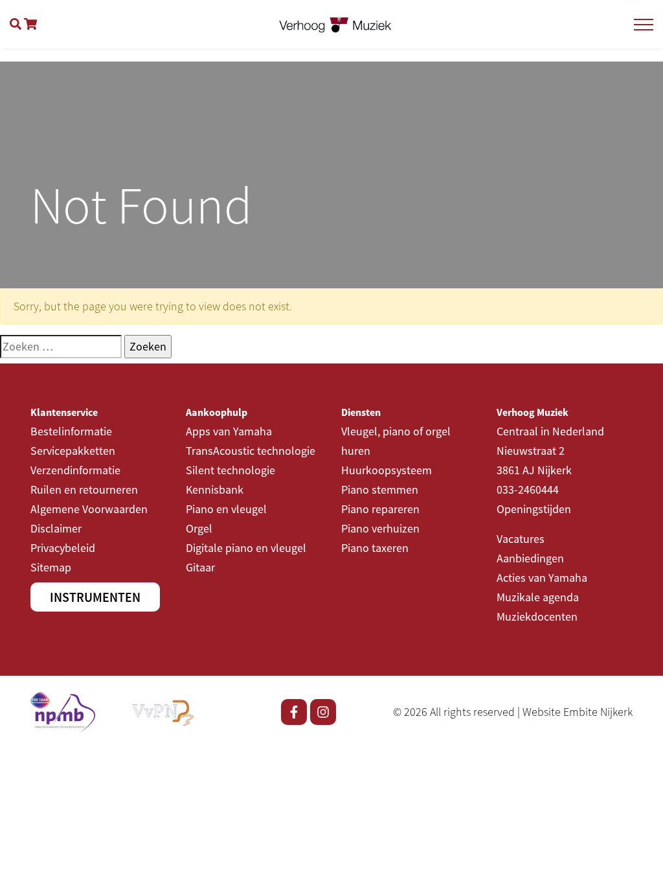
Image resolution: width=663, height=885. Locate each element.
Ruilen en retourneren (84, 489)
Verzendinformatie (75, 470)
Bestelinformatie (71, 431)
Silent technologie (230, 470)
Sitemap (50, 567)
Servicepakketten (72, 450)
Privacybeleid (62, 547)
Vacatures (521, 538)
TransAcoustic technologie (250, 450)
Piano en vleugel (226, 508)
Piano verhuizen (380, 528)
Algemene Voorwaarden (89, 508)
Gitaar (200, 567)
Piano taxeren (375, 547)
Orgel (199, 528)
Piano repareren (380, 508)
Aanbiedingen (530, 558)
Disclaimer (56, 528)
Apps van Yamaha (229, 431)
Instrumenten (95, 597)
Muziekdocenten (537, 616)
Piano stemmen (379, 489)
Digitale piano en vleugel (246, 547)
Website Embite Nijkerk (578, 711)
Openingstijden (534, 508)
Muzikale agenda (538, 597)
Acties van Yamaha (542, 577)
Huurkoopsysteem (386, 470)
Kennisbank (214, 489)
